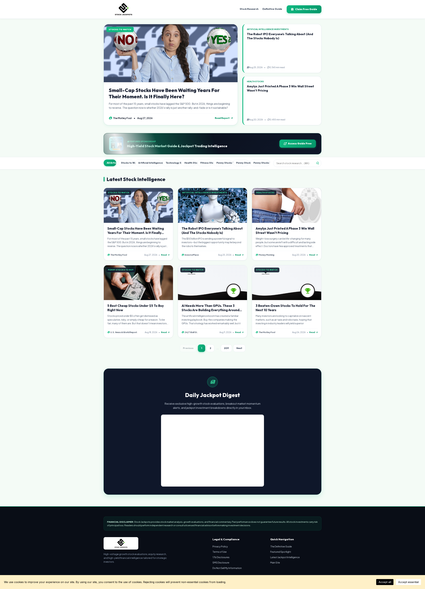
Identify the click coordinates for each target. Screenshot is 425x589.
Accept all (385, 582)
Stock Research (249, 8)
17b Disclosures (220, 557)
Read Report (222, 118)
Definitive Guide (272, 8)
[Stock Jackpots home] (123, 9)
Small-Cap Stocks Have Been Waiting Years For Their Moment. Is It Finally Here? (164, 93)
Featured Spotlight (280, 551)
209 (226, 348)
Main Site (275, 562)
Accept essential (408, 582)
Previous (188, 348)
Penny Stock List (242, 162)
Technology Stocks (173, 162)
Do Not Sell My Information (227, 567)
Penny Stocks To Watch (262, 162)
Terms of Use (219, 551)
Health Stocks (190, 162)
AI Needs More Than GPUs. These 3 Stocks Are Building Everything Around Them (210, 310)
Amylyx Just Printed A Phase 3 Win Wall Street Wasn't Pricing (285, 230)
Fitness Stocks (206, 162)
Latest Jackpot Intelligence (285, 557)
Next (239, 348)
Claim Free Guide (306, 9)
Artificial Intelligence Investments (149, 162)
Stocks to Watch (127, 162)
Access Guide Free (300, 143)
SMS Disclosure (220, 562)
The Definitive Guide (281, 546)
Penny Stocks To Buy (223, 162)
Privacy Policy (220, 546)
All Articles (111, 162)
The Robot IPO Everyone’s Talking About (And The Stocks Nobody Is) (212, 230)
